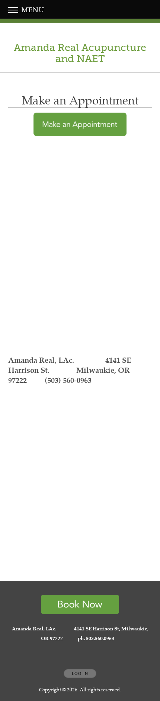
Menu (32, 9)
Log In (80, 673)
